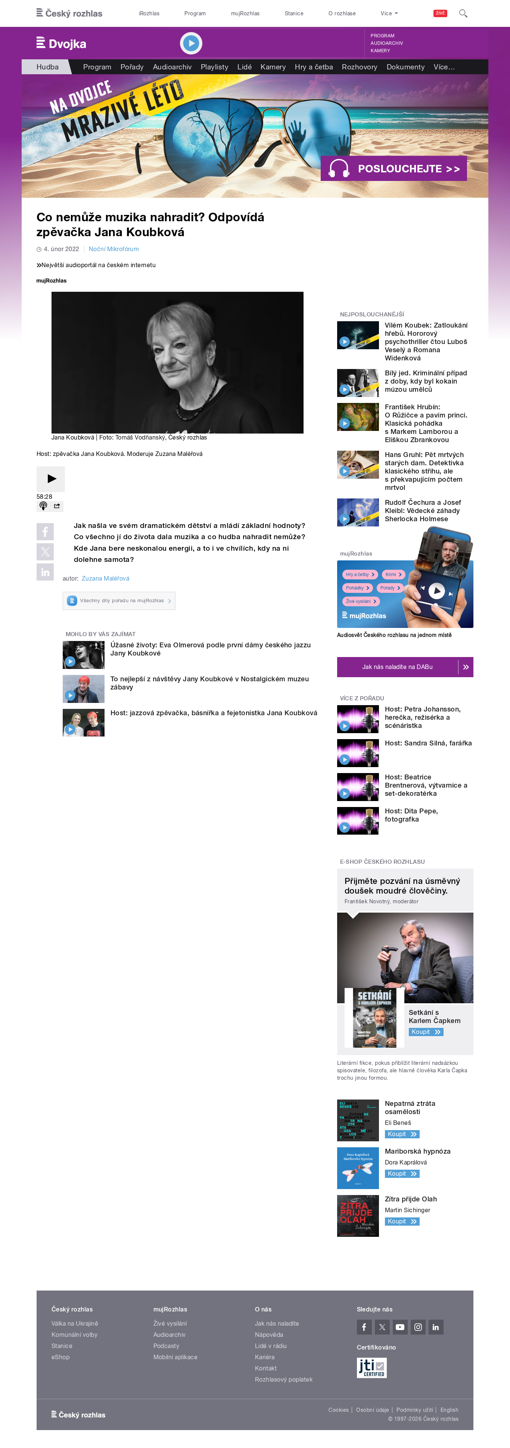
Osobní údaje (372, 1410)
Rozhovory (359, 67)
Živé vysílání (358, 601)
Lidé (244, 67)
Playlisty (214, 67)
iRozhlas (149, 13)
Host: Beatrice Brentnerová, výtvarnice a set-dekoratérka (426, 785)
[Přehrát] (51, 479)
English (449, 1410)
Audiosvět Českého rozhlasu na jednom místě (394, 635)
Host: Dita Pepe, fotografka (411, 815)
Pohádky (355, 588)
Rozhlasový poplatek (283, 1379)
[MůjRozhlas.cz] (51, 281)
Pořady (132, 67)
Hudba (48, 67)
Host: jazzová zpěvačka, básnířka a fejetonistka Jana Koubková (214, 713)
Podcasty (166, 1346)
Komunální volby (74, 1334)
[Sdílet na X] (45, 551)
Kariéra (264, 1357)
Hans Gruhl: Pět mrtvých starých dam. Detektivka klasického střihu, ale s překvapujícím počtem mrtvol (424, 471)
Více (444, 67)
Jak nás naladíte (277, 1323)
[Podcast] (43, 506)
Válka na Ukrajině (75, 1323)
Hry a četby (357, 574)
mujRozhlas (245, 13)
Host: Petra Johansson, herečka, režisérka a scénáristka (423, 717)
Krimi (391, 574)
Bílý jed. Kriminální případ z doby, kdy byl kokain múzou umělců (426, 381)
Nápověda (269, 1334)
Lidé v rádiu (271, 1346)
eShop (60, 1357)
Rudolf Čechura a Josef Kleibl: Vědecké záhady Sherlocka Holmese (423, 510)
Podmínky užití (415, 1410)
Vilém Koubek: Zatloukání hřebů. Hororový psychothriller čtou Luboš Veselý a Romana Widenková (426, 341)
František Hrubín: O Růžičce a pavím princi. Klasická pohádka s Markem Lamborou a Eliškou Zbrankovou (426, 423)
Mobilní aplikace (175, 1357)
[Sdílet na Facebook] (45, 531)
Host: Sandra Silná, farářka (428, 743)
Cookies (339, 1410)
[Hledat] (463, 13)
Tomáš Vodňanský (140, 437)
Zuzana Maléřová (105, 578)
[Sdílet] (56, 506)
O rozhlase (342, 13)
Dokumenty (406, 67)
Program (195, 13)
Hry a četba (314, 67)
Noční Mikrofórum (114, 249)
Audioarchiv (387, 43)
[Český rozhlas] (69, 13)
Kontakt (266, 1368)
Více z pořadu (362, 698)
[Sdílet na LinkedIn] (45, 572)
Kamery (380, 50)
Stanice (294, 13)
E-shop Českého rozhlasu (382, 862)
